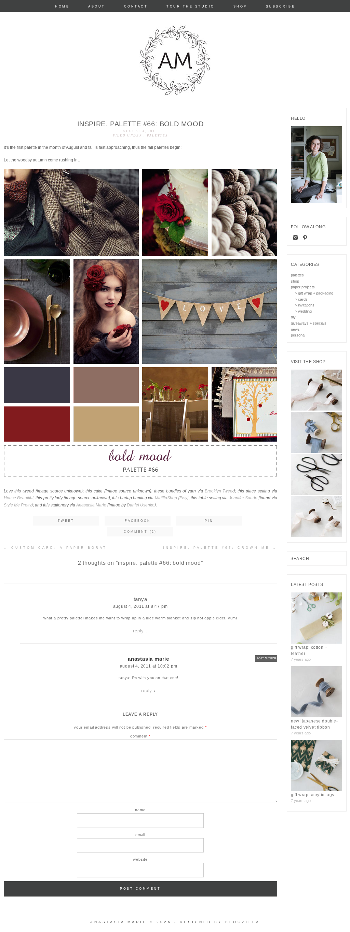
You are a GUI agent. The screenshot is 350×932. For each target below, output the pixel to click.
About (96, 6)
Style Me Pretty (17, 505)
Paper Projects (303, 287)
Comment (140, 736)
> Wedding (303, 311)
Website (140, 859)
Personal (298, 335)
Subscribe (280, 6)
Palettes (157, 135)
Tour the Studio (190, 6)
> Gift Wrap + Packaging (314, 293)
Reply (138, 630)
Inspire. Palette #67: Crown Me (220, 547)
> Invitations (304, 305)
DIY (293, 317)
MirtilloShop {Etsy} (172, 498)
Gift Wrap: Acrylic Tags (312, 794)
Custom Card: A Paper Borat (55, 547)
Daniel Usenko (140, 505)
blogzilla (242, 922)
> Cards (301, 299)
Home (62, 6)
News (295, 329)
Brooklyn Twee (219, 491)
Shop (240, 6)
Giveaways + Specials (308, 323)
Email (140, 835)
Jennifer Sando (243, 498)
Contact (136, 6)
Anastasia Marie (91, 505)
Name (140, 810)
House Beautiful (18, 498)
